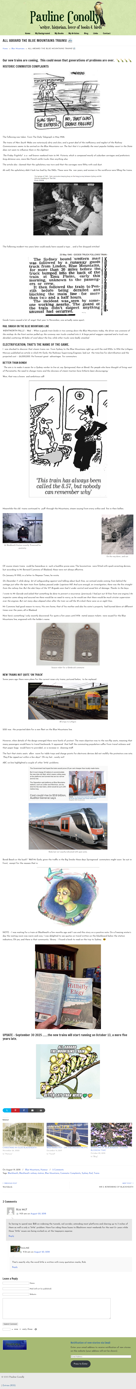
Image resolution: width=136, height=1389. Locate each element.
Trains (96, 1173)
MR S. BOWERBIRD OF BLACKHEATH (116, 1187)
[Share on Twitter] (7, 1110)
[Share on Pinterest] (15, 1110)
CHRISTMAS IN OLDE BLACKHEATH (20, 1148)
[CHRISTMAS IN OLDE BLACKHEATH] (23, 1134)
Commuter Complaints (70, 1173)
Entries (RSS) (9, 1385)
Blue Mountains (17, 49)
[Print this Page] (41, 1110)
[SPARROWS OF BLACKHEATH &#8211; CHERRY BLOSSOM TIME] (111, 1134)
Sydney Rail (87, 1173)
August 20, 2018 (38, 1214)
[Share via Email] (32, 1110)
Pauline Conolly (68, 15)
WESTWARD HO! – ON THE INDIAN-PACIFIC (67, 1148)
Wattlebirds (7, 1187)
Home (5, 49)
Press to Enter (81, 1364)
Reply (11, 1236)
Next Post (127, 1183)
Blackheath (13, 1173)
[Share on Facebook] (24, 1110)
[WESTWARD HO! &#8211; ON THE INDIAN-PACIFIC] (67, 1134)
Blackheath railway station (31, 1173)
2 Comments (58, 1170)
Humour (44, 1170)
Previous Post (10, 1183)
